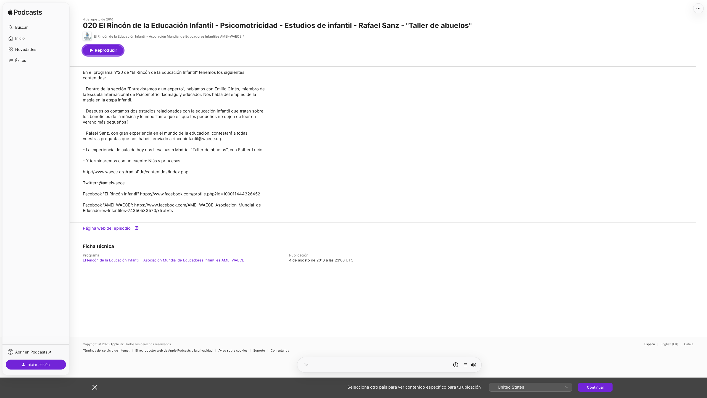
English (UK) (669, 344)
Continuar (595, 387)
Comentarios (280, 350)
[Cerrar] (94, 387)
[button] (36, 27)
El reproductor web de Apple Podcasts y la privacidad (174, 350)
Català (688, 344)
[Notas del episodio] (455, 365)
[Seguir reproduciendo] (464, 365)
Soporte (259, 350)
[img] (25, 12)
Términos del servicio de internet (106, 350)
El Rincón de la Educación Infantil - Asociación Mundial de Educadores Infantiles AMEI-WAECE (163, 260)
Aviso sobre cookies (232, 350)
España (649, 344)
